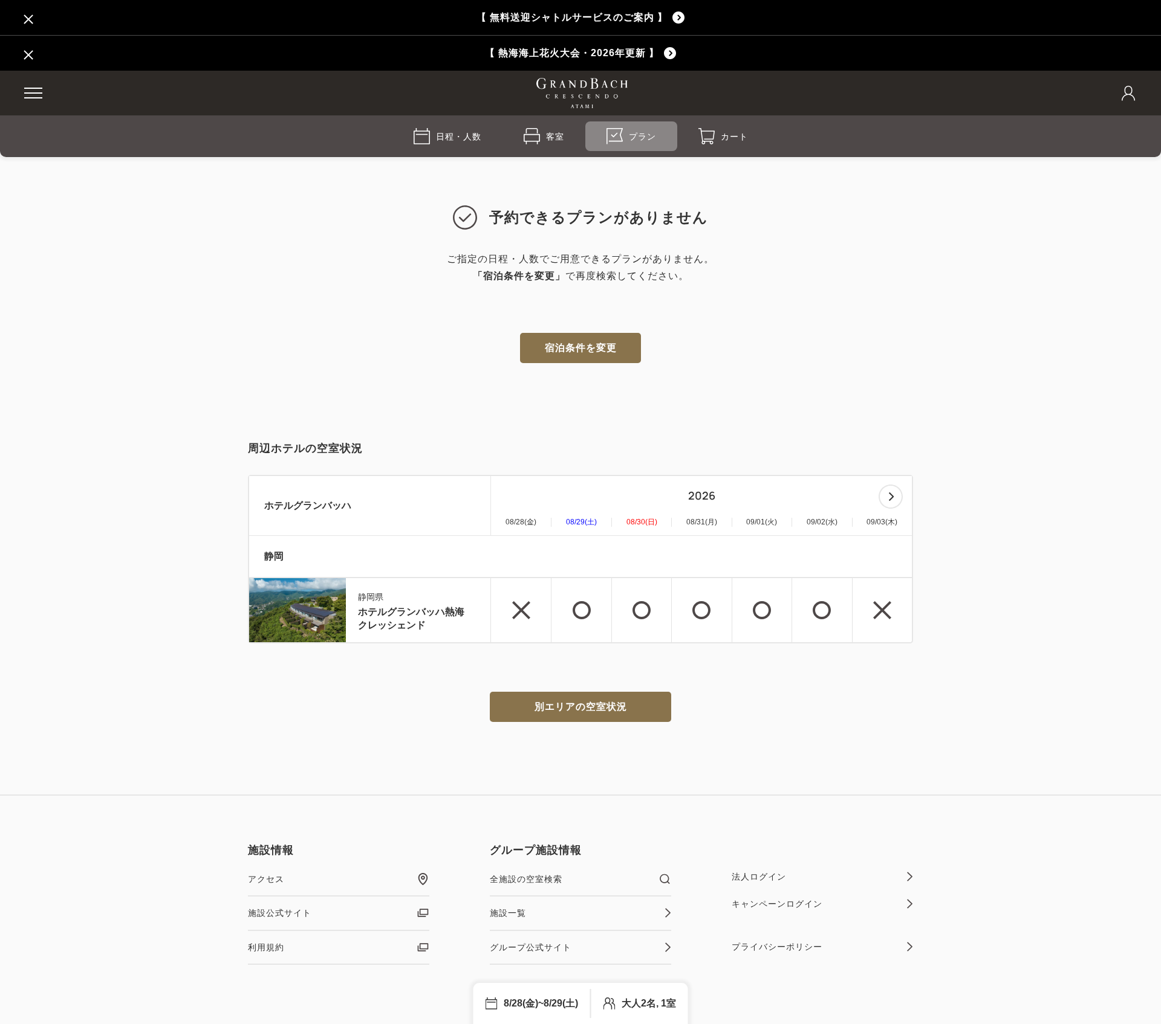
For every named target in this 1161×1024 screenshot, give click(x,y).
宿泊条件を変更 (581, 348)
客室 (555, 136)
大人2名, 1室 (649, 1003)
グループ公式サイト (530, 947)
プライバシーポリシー (777, 947)
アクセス (266, 879)
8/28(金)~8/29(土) (541, 1003)
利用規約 (266, 947)
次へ (891, 497)
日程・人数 (458, 136)
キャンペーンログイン (777, 904)
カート (734, 136)
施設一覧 (508, 913)
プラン (642, 136)
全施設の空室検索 (526, 879)
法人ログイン (759, 876)
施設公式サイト (279, 913)
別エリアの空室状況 (581, 706)
